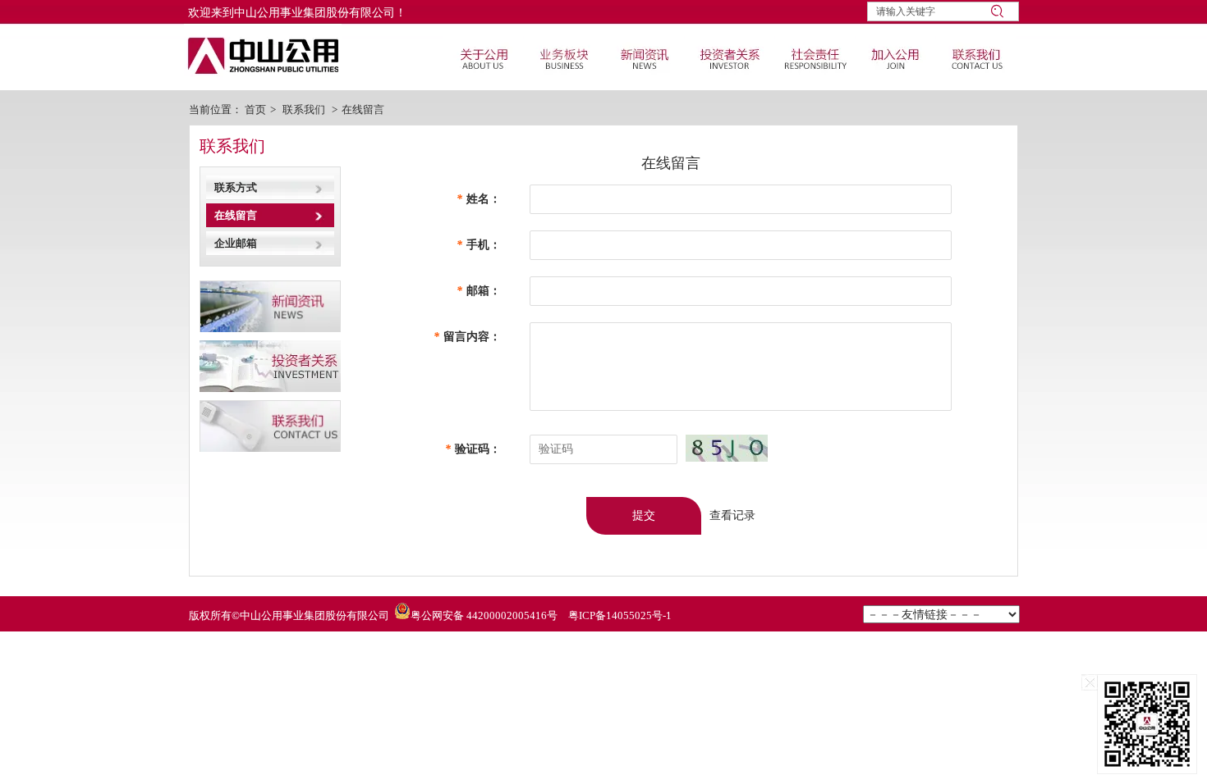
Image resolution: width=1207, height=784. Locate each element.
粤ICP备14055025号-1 (620, 615)
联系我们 (303, 109)
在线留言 (363, 109)
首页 (255, 109)
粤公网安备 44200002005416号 (484, 615)
